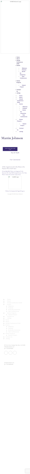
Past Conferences (23, 77)
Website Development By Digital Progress (15, 191)
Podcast (24, 70)
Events (18, 65)
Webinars (24, 68)
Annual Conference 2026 (20, 62)
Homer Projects (19, 81)
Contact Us (19, 90)
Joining (18, 93)
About (18, 59)
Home (18, 57)
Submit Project (23, 86)
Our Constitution (15, 160)
